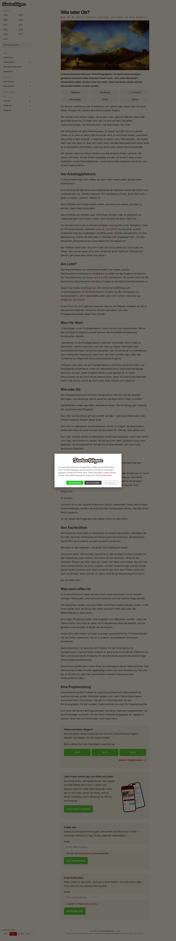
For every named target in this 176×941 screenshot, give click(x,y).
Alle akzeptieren (74, 483)
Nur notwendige (92, 483)
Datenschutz (106, 475)
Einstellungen (110, 483)
